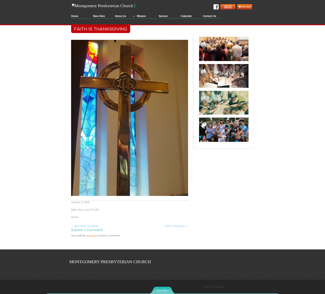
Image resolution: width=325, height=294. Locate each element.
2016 (82, 217)
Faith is (90, 217)
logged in (91, 235)
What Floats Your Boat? (85, 226)
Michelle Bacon (109, 209)
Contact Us (209, 16)
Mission (141, 16)
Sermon (163, 16)
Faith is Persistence (176, 226)
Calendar (186, 16)
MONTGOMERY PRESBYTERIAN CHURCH (110, 261)
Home (74, 16)
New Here (99, 16)
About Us (120, 16)
